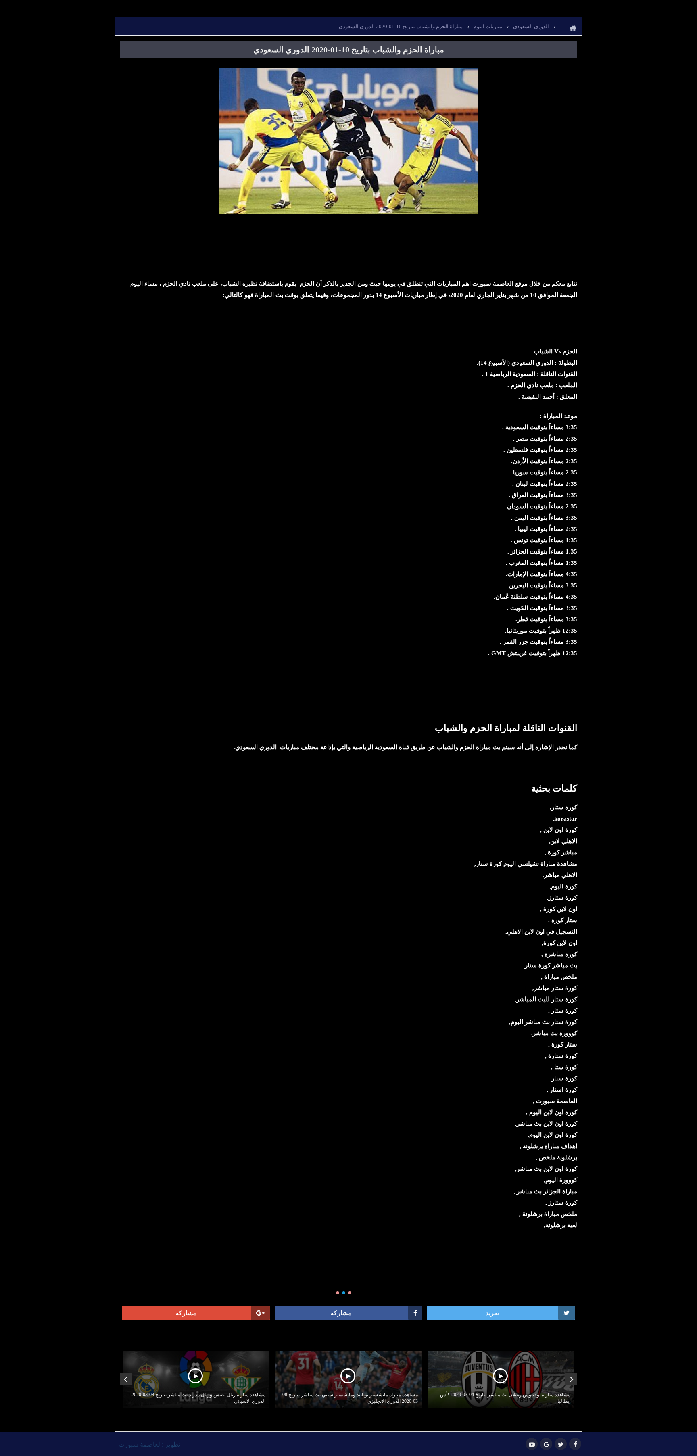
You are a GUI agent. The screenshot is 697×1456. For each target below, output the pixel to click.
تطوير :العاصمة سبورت (149, 1444)
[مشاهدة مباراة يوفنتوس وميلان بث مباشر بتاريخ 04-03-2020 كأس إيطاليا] (501, 1379)
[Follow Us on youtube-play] (532, 1444)
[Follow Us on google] (546, 1444)
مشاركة (341, 1313)
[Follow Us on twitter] (561, 1444)
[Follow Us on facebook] (575, 1444)
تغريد (492, 1313)
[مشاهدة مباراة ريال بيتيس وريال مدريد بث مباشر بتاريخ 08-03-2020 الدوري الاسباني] (196, 1379)
